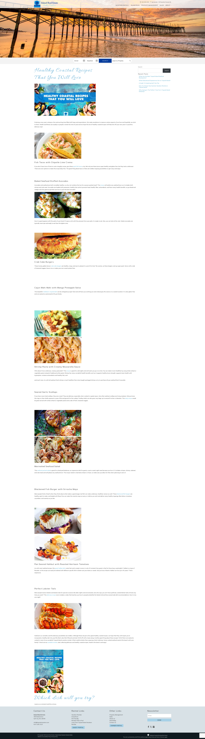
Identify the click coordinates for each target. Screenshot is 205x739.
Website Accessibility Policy (44, 736)
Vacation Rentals (122, 5)
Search (105, 61)
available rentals (52, 642)
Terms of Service (160, 737)
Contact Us (112, 722)
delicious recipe (51, 595)
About (167, 5)
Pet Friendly (75, 718)
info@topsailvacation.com (41, 722)
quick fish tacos (77, 166)
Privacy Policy (54, 736)
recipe (102, 185)
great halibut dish (60, 568)
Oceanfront (75, 717)
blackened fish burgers (123, 494)
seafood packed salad (43, 470)
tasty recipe (128, 398)
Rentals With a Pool (77, 720)
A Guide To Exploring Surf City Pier (149, 83)
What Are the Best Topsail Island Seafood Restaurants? (151, 77)
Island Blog (135, 5)
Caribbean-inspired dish (50, 291)
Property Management (149, 5)
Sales (162, 5)
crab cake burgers (56, 266)
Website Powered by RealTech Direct (158, 735)
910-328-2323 (38, 724)
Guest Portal (78, 727)
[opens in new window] (148, 727)
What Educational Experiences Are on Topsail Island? (154, 80)
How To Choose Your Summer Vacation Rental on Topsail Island (153, 86)
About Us (112, 718)
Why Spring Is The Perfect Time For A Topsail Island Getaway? (154, 90)
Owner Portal (116, 725)
